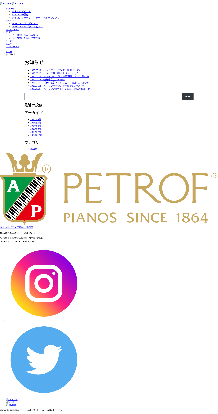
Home (9, 51)
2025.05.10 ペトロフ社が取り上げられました (54, 73)
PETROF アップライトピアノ (27, 26)
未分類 (34, 149)
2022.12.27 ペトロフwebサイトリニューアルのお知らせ (60, 89)
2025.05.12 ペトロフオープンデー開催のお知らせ (57, 70)
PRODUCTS (12, 29)
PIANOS (10, 20)
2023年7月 (35, 132)
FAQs (9, 43)
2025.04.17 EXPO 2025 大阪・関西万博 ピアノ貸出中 (59, 76)
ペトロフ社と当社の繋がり (26, 38)
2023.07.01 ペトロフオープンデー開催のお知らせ (57, 85)
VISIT (9, 32)
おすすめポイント (21, 11)
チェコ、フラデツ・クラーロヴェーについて (35, 17)
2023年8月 (35, 129)
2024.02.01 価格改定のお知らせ (47, 79)
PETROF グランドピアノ (25, 23)
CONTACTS (12, 46)
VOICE (9, 41)
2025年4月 (35, 122)
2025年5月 (35, 119)
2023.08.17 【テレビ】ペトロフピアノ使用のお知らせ (59, 82)
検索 (187, 96)
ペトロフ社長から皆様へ (25, 35)
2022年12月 (36, 135)
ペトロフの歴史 (20, 14)
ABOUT (10, 8)
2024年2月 (35, 125)
